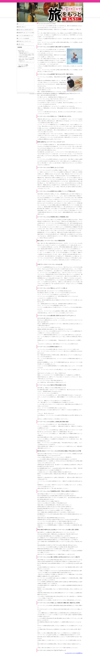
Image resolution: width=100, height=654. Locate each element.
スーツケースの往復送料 (23, 38)
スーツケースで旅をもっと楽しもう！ (48, 93)
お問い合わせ (21, 44)
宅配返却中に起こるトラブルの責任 (26, 32)
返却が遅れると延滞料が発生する (25, 29)
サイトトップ (21, 24)
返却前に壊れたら (22, 26)
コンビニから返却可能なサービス (25, 35)
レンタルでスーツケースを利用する (73, 653)
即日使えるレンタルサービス (24, 41)
